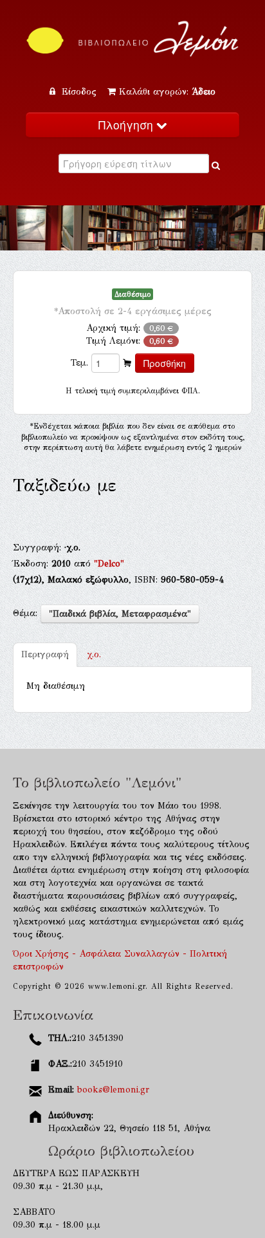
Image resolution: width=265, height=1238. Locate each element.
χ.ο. (94, 654)
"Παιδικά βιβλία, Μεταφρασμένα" (120, 613)
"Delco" (109, 563)
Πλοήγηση (127, 125)
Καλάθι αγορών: (167, 91)
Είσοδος (79, 91)
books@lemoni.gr (113, 1089)
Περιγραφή (45, 654)
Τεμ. (79, 362)
